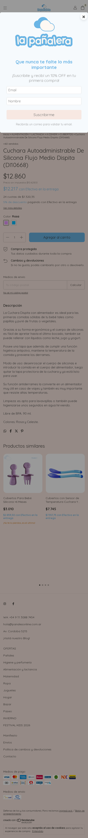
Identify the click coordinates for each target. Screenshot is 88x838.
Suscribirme (44, 114)
